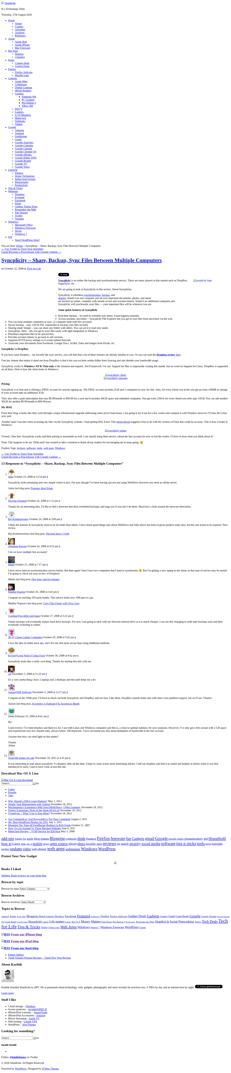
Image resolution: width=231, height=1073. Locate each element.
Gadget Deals (22, 66)
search (125, 844)
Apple (11, 38)
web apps (48, 448)
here (178, 354)
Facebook (20, 200)
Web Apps (68, 927)
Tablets (18, 124)
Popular (12, 792)
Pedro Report (106, 922)
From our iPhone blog (26, 934)
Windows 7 (21, 234)
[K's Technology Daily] (2, 3)
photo (81, 844)
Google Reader (23, 160)
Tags (10, 795)
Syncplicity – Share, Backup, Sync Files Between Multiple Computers (81, 260)
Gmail (18, 139)
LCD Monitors (23, 115)
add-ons (7, 838)
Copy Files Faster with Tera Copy (61, 603)
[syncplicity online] (115, 430)
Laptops (19, 112)
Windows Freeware (25, 227)
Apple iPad (21, 41)
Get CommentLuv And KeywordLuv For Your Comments (39, 819)
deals (81, 838)
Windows (13, 221)
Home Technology (25, 176)
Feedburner (21, 136)
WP (10, 237)
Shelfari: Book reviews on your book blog (23, 875)
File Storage (21, 212)
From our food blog (25, 948)
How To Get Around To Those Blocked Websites (34, 828)
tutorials (217, 844)
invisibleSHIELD (37, 1009)
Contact (19, 26)
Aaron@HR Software (20, 692)
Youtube (19, 218)
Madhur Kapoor (16, 591)
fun (128, 838)
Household (217, 838)
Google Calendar (24, 145)
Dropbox (20, 194)
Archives (20, 32)
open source (59, 843)
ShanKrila (10, 3)
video (27, 849)
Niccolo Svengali (17, 500)
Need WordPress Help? (27, 240)
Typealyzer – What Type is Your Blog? (29, 813)
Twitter (18, 215)
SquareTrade (40, 1012)
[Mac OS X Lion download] (17, 780)
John (10, 476)
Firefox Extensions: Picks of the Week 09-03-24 (33, 810)
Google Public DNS (26, 157)
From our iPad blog (25, 941)
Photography (22, 182)
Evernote (20, 197)
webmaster (72, 849)
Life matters (57, 921)
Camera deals (22, 63)
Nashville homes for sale (21, 758)
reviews (21, 448)
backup (106, 295)
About (18, 23)
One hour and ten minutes (46, 579)
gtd (206, 838)
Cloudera (20, 57)
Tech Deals (210, 921)
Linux (16, 844)
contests (71, 838)
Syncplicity (64, 280)
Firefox (12, 69)
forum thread (123, 421)
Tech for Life (34, 268)
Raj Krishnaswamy (18, 519)
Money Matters (91, 921)
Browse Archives (10, 902)
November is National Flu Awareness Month (55, 703)
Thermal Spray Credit (57, 533)
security (135, 844)
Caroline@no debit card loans (24, 615)
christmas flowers (17, 546)
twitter (5, 849)
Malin (11, 564)
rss (118, 844)
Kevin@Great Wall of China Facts (26, 655)
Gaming (19, 93)
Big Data (13, 50)
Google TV (21, 163)
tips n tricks (186, 843)
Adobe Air (20, 838)
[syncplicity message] (116, 378)
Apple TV (34, 1018)
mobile (37, 844)
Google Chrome (23, 148)
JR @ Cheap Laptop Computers (25, 637)
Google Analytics (24, 142)
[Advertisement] (29, 296)
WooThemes (29, 1024)
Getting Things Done (26, 206)
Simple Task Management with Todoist (29, 804)
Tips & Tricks (15, 188)
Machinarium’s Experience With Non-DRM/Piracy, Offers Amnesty (44, 807)
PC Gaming (28, 99)
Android (19, 133)
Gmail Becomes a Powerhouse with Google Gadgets (31, 252)
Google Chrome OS (25, 151)
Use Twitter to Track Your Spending (22, 248)
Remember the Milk (25, 209)
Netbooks (20, 121)
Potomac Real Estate (42, 488)
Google (12, 127)
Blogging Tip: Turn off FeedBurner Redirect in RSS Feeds (39, 825)
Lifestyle (12, 169)
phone (72, 844)
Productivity (21, 185)
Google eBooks (23, 154)
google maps (176, 838)
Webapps (13, 191)
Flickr (18, 203)
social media (150, 843)
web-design (39, 849)
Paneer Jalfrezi (16, 954)
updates (16, 849)
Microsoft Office (24, 224)
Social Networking (182, 921)
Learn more (7, 993)
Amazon (40, 1015)
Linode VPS (30, 1021)
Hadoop (19, 54)
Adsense (19, 130)
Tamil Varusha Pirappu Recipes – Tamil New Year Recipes (39, 957)
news (46, 844)
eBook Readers (23, 90)
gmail (149, 838)
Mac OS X (76, 922)
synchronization (92, 295)
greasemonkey (193, 838)
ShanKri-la (162, 921)
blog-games (41, 838)
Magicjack (20, 118)
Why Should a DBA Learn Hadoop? (27, 801)
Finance (19, 173)
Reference (20, 35)
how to (6, 843)
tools (39, 448)
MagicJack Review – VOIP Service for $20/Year (34, 831)
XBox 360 (27, 105)
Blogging (57, 838)
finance (91, 838)
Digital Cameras (23, 87)
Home (11, 20)
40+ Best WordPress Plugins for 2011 (28, 822)
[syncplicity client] (115, 375)
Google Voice (22, 166)
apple (30, 838)
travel (208, 843)
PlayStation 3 (29, 102)
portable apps (94, 844)
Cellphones (21, 84)
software (31, 448)
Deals (11, 60)
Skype (18, 231)
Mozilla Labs (22, 75)
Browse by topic (10, 888)
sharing (62, 298)
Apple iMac (21, 81)
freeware (118, 838)
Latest (11, 789)
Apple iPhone (22, 44)
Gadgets (12, 78)
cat (9, 673)
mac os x (26, 844)
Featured (83, 916)
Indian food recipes (25, 179)
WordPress (107, 849)
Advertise (20, 29)
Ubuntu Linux (54, 928)
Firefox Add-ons (23, 72)
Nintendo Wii (29, 96)
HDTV (19, 108)
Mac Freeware (22, 47)
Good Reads (182, 916)
